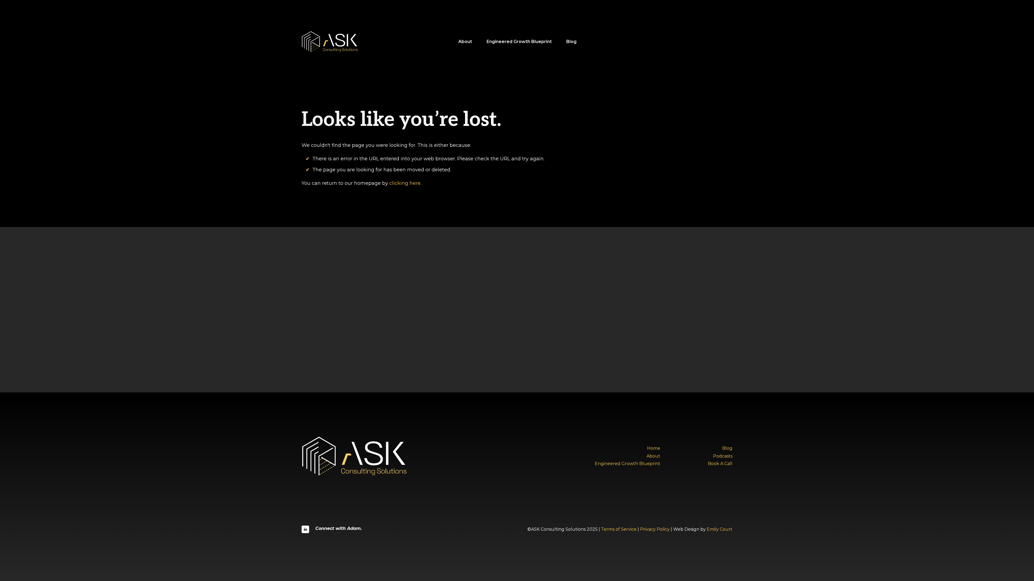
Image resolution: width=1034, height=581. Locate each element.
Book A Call (720, 463)
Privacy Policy (655, 529)
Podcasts (722, 456)
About (465, 41)
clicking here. (405, 183)
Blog (571, 41)
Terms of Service (619, 529)
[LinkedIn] (305, 529)
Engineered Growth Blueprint (519, 41)
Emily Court (719, 529)
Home (653, 448)
